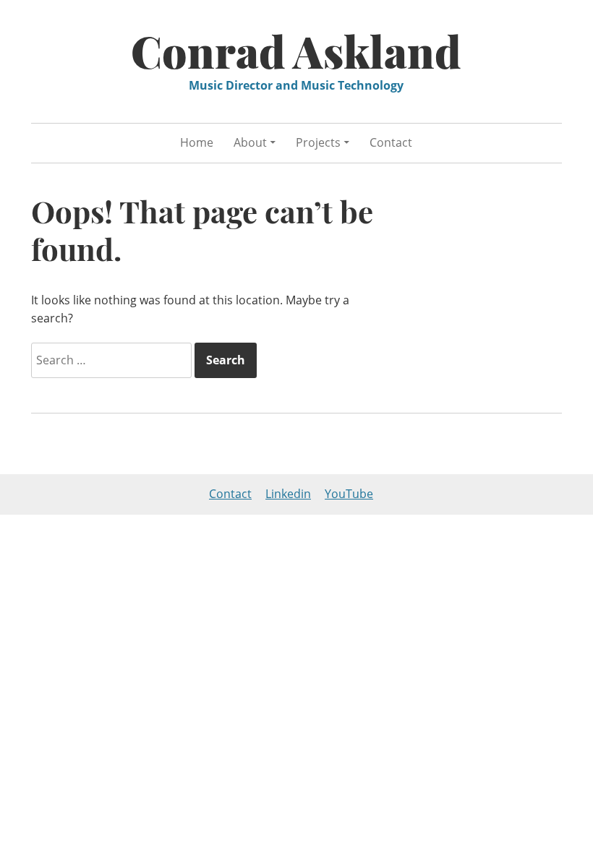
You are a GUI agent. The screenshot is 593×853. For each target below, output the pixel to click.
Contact (391, 142)
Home (196, 142)
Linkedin (288, 494)
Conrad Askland (296, 51)
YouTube (349, 494)
